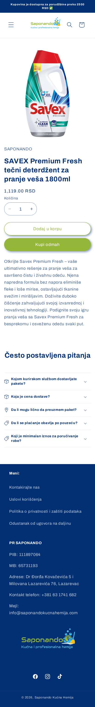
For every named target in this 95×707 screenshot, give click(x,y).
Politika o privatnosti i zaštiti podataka (45, 511)
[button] (11, 25)
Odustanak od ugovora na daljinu (40, 523)
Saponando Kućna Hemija (54, 697)
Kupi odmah (47, 244)
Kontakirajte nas (24, 487)
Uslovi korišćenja (25, 499)
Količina (11, 198)
